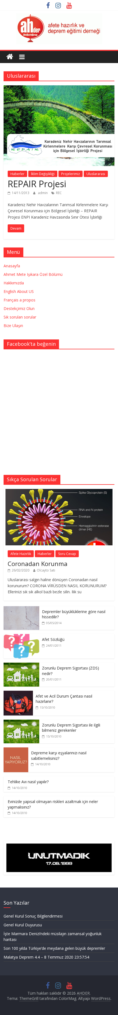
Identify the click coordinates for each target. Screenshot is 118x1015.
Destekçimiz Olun (19, 308)
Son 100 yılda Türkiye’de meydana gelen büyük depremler (54, 948)
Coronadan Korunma (38, 563)
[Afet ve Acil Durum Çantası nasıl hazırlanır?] (18, 693)
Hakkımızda (14, 282)
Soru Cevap (67, 553)
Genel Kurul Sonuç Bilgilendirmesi (33, 916)
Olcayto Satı (46, 570)
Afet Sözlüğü (53, 639)
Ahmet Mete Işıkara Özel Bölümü (33, 274)
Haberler (17, 174)
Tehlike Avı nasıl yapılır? (28, 781)
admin (43, 193)
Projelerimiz (70, 174)
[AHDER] (10, 57)
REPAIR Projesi (37, 184)
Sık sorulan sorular (20, 317)
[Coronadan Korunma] (59, 491)
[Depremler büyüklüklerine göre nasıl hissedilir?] (21, 609)
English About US (19, 291)
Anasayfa (12, 265)
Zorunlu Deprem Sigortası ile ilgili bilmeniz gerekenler (71, 727)
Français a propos (19, 300)
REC (59, 193)
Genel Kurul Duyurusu (23, 924)
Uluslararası (95, 174)
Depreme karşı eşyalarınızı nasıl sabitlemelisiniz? (58, 755)
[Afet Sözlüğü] (21, 637)
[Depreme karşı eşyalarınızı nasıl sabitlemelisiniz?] (16, 750)
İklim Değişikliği (43, 174)
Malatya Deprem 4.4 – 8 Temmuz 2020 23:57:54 (46, 957)
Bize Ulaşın (13, 325)
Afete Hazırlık (20, 553)
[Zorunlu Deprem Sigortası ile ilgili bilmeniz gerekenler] (21, 722)
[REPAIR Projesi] (59, 89)
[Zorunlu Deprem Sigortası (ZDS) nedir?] (21, 665)
